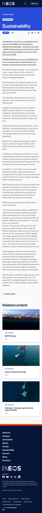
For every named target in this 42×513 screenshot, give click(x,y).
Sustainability (8, 450)
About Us (6, 433)
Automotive (7, 440)
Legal (4, 499)
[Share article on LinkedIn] (32, 33)
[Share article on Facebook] (38, 33)
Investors (6, 460)
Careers (5, 453)
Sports (5, 443)
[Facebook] (3, 477)
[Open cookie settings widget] (3, 509)
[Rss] (15, 477)
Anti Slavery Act (13, 499)
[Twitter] (11, 477)
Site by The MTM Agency (9, 507)
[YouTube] (7, 477)
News (4, 457)
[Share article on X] (35, 33)
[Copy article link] (29, 32)
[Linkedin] (19, 477)
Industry (6, 436)
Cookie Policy (6, 501)
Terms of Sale (28, 501)
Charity (5, 447)
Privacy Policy (25, 499)
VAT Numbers (17, 501)
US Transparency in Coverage (11, 504)
